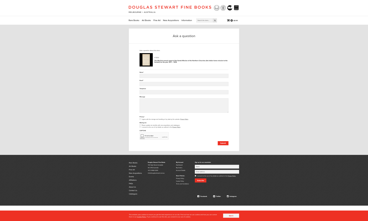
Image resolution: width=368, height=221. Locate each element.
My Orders (179, 168)
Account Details (180, 170)
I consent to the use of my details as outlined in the (161, 127)
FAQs (131, 183)
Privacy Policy (184, 119)
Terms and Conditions (182, 184)
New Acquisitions (171, 20)
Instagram (233, 196)
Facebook (203, 196)
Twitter (218, 196)
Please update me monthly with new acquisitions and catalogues (161, 125)
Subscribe (200, 181)
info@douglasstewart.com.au (156, 173)
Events (131, 177)
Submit (223, 143)
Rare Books (134, 20)
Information (187, 20)
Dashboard (179, 165)
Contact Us (133, 190)
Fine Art (157, 20)
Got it (231, 216)
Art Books (146, 20)
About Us (132, 187)
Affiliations (133, 180)
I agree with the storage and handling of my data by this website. (165, 119)
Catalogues (133, 194)
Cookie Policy (180, 181)
